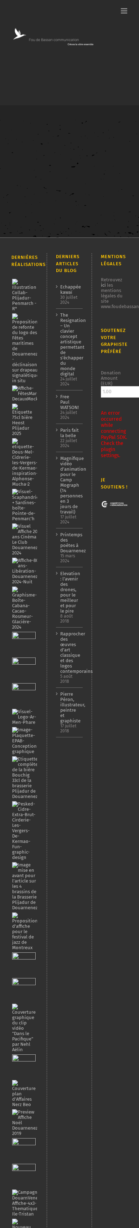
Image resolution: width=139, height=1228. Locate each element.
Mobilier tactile (27, 189)
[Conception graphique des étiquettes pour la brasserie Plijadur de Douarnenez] (24, 886)
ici (103, 285)
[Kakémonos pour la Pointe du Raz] (23, 1150)
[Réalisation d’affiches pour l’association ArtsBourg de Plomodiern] (23, 669)
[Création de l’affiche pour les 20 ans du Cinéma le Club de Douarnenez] (24, 539)
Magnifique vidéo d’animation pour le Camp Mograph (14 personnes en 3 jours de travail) (69, 485)
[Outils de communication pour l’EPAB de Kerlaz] (25, 740)
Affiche (18, 184)
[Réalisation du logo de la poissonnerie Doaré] (23, 964)
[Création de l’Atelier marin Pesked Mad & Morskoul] (23, 1175)
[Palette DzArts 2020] (23, 990)
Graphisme (38, 184)
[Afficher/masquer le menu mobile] (124, 11)
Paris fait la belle (69, 433)
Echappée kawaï (69, 289)
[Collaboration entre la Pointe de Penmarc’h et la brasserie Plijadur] (24, 295)
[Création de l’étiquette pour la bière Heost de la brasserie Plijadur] (24, 420)
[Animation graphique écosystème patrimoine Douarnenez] (23, 1066)
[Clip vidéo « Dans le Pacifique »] (24, 1028)
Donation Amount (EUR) (111, 378)
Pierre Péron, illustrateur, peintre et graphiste (69, 707)
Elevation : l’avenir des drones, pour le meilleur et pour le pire (69, 592)
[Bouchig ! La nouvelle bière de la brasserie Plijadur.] (24, 777)
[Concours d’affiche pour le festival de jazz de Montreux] (24, 931)
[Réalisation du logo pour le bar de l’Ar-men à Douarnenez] (24, 717)
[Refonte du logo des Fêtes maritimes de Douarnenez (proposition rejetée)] (25, 348)
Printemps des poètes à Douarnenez (69, 542)
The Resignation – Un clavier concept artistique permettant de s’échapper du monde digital (69, 344)
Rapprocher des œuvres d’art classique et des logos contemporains (69, 652)
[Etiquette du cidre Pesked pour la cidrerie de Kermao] (24, 830)
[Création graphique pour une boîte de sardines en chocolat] (24, 608)
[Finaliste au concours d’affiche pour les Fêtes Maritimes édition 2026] (32, 393)
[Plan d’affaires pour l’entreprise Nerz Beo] (24, 1093)
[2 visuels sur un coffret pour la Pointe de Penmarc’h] (26, 505)
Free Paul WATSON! (69, 402)
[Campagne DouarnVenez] (26, 1203)
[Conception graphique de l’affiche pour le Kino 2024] (23, 695)
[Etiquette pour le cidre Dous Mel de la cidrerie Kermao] (24, 462)
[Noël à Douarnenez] (24, 1122)
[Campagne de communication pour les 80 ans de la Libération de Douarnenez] (25, 571)
